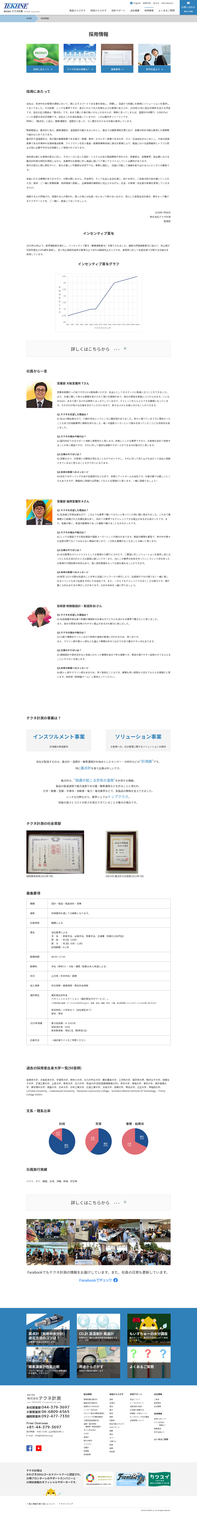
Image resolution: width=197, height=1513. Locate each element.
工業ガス (112, 1441)
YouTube (39, 1448)
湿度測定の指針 (136, 1406)
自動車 (112, 1420)
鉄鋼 (111, 1444)
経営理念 (157, 1403)
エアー (112, 1437)
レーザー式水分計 (90, 1410)
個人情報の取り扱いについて (42, 1503)
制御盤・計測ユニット (138, 1413)
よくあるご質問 (166, 10)
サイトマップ (67, 1503)
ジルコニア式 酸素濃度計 (93, 1416)
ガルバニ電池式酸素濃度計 (94, 1413)
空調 (111, 1448)
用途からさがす (116, 1394)
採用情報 (149, 10)
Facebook (29, 1448)
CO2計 (86, 1433)
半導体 (112, 1403)
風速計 (86, 1437)
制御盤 (86, 1451)
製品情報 (88, 1394)
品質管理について (137, 1420)
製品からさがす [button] (77, 10)
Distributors (167, 3)
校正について (135, 1399)
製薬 (111, 1416)
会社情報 (158, 1394)
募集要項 (157, 1428)
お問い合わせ (188, 9)
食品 (111, 1434)
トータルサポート (137, 1403)
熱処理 (112, 1451)
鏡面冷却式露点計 (90, 1403)
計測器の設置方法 (137, 1410)
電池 (111, 1406)
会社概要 (134, 10)
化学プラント (114, 1427)
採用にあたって (160, 1418)
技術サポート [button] (118, 10)
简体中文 (147, 3)
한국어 (156, 3)
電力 (111, 1410)
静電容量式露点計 (90, 1399)
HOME (29, 18)
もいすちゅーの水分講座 (139, 1416)
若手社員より (159, 1432)
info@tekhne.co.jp (44, 1435)
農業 (111, 1430)
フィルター (88, 1444)
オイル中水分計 (90, 1430)
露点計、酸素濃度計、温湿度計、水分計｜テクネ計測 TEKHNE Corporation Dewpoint (44, 1398)
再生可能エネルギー (117, 1424)
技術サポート (136, 1394)
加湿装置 (87, 1454)
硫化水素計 (88, 1440)
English (137, 3)
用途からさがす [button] (98, 10)
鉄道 (111, 1413)
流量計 (86, 1447)
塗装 (111, 1399)
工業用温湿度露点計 (91, 1420)
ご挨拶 (156, 1399)
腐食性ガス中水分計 (91, 1406)
